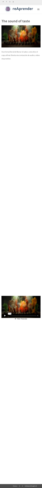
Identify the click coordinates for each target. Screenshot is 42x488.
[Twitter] (3, 1)
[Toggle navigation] (38, 9)
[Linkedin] (9, 1)
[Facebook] (6, 1)
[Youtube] (13, 1)
